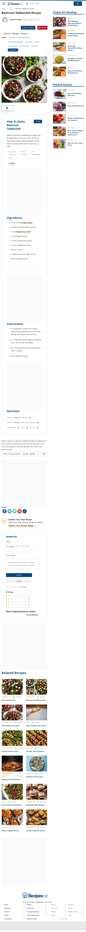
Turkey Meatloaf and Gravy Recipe (76, 34)
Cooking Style (8, 919)
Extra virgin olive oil (23, 38)
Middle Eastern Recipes (16, 42)
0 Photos (24, 33)
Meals (6, 904)
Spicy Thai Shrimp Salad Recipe (75, 72)
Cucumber (12, 38)
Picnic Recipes (13, 46)
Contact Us (71, 904)
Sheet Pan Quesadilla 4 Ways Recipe (75, 48)
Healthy (29, 904)
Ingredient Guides (32, 919)
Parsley (37, 42)
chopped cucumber (23, 232)
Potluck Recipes (24, 46)
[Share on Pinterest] (42, 28)
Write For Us (54, 908)
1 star (16, 546)
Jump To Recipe (28, 28)
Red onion (35, 46)
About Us (53, 904)
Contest (70, 908)
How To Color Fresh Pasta (75, 144)
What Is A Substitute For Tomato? (76, 119)
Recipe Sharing (7, 447)
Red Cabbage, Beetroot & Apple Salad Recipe (74, 23)
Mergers (53, 911)
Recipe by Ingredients (33, 911)
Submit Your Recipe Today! (20, 525)
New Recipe (30, 908)
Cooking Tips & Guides (33, 915)
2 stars (19, 546)
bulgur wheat (27, 223)
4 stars (25, 546)
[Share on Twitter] (9, 511)
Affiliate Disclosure (73, 911)
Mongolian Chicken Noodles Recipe (75, 59)
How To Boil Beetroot (76, 106)
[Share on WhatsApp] (14, 511)
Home (4, 9)
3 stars (22, 546)
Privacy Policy (63, 919)
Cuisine (6, 915)
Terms (69, 915)
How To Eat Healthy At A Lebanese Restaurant (75, 132)
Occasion (7, 911)
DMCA (53, 915)
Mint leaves (28, 42)
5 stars (28, 546)
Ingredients (7, 908)
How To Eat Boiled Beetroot (75, 94)
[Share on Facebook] (4, 511)
